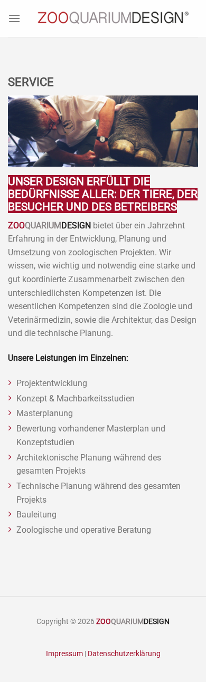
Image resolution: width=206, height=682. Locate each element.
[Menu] (14, 18)
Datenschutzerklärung (124, 653)
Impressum (64, 653)
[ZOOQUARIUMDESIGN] (110, 18)
